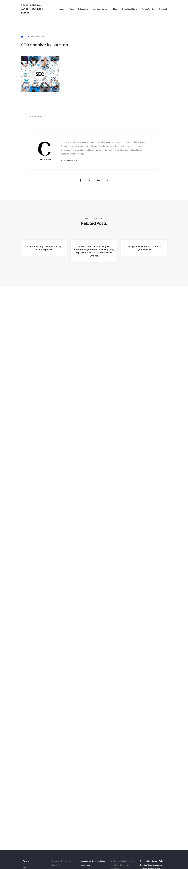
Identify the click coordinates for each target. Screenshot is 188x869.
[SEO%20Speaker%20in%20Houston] (80, 180)
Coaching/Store (129, 9)
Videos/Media (148, 9)
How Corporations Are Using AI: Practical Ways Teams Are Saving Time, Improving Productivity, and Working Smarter (94, 251)
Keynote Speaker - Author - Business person (32, 8)
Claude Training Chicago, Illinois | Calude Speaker (44, 248)
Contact (163, 9)
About (62, 9)
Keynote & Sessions (79, 9)
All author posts (69, 160)
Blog (115, 9)
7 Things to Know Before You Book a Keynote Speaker (143, 248)
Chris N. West (39, 37)
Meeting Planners (101, 9)
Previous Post (38, 116)
